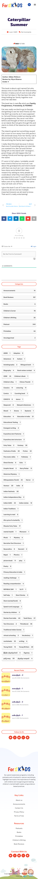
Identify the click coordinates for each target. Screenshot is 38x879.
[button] (29, 4)
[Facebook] (10, 737)
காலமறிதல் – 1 (17, 688)
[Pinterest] (19, 737)
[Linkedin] (27, 737)
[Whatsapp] (23, 737)
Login (34, 246)
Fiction (22, 43)
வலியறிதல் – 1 (17, 715)
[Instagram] (15, 737)
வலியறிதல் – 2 (17, 702)
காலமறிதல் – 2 (17, 675)
